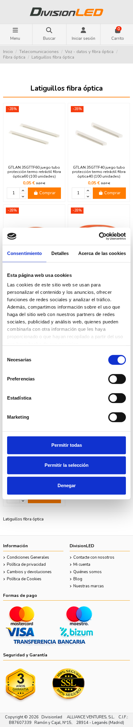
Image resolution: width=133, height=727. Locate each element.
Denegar (67, 485)
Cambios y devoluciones (29, 572)
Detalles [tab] (60, 253)
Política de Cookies (24, 579)
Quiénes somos (87, 572)
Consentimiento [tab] (24, 253)
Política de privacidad (26, 564)
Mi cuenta (81, 564)
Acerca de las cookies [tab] (102, 253)
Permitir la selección (66, 465)
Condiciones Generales (28, 557)
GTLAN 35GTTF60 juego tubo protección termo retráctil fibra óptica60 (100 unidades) (34, 172)
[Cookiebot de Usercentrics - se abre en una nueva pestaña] (99, 236)
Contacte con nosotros (93, 557)
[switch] (117, 379)
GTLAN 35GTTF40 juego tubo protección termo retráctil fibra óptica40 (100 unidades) (99, 172)
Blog (77, 579)
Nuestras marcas (88, 586)
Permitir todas (66, 445)
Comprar (47, 193)
